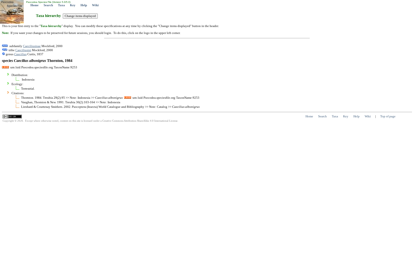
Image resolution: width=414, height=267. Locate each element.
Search (48, 5)
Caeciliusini (23, 50)
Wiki (95, 5)
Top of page (388, 116)
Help (83, 5)
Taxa (61, 5)
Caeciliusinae (32, 46)
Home (34, 5)
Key (72, 5)
